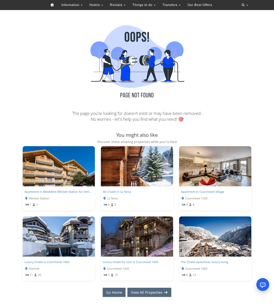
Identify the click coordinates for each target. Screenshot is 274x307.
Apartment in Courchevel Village (202, 192)
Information (70, 5)
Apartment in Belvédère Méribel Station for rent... (57, 192)
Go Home (114, 292)
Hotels (95, 5)
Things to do (142, 5)
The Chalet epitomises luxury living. (205, 262)
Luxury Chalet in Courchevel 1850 (46, 262)
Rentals (116, 5)
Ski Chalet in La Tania (117, 192)
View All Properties (147, 292)
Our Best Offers (200, 5)
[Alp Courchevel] (52, 5)
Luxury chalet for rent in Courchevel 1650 (130, 262)
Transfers (170, 5)
